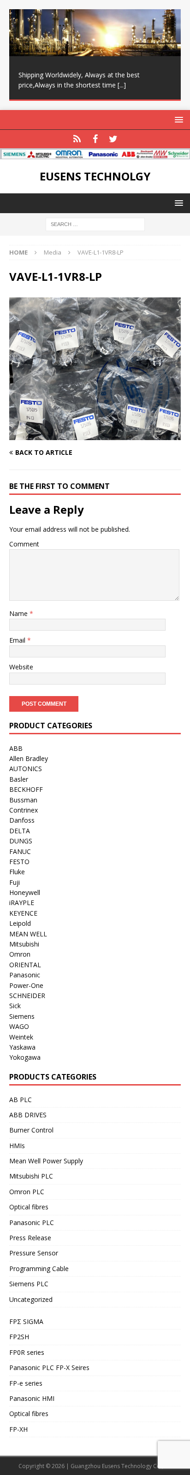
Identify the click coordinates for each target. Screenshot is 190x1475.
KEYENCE (23, 913)
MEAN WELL (28, 933)
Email (18, 640)
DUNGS (20, 840)
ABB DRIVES (28, 1114)
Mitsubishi (24, 944)
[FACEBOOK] (95, 139)
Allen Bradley (28, 758)
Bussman (23, 800)
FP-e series (25, 1383)
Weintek (21, 1037)
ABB (16, 748)
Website (21, 666)
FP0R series (26, 1352)
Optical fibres (28, 1206)
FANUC (20, 851)
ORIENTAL (25, 964)
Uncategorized (31, 1299)
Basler (18, 779)
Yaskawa (22, 1047)
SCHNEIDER (27, 995)
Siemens (22, 1016)
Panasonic (24, 974)
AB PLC (20, 1099)
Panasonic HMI (31, 1398)
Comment (24, 544)
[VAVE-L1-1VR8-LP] (95, 434)
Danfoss (22, 820)
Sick (15, 1005)
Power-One (26, 985)
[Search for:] (95, 224)
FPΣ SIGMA (26, 1321)
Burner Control (31, 1130)
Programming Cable (39, 1268)
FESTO (19, 861)
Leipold (20, 923)
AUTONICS (25, 768)
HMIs (17, 1145)
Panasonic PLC (31, 1222)
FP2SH (19, 1336)
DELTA (19, 830)
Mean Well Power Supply (46, 1160)
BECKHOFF (26, 789)
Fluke (17, 871)
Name (19, 613)
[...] (122, 85)
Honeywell (24, 892)
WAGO (19, 1026)
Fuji (14, 882)
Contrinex (23, 810)
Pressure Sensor (33, 1253)
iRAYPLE (21, 902)
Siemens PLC (28, 1283)
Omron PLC (26, 1191)
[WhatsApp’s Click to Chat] (77, 139)
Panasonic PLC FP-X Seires (49, 1367)
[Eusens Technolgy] (95, 154)
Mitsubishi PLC (31, 1176)
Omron (19, 954)
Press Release (30, 1237)
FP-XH (18, 1429)
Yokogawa (25, 1057)
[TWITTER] (113, 139)
